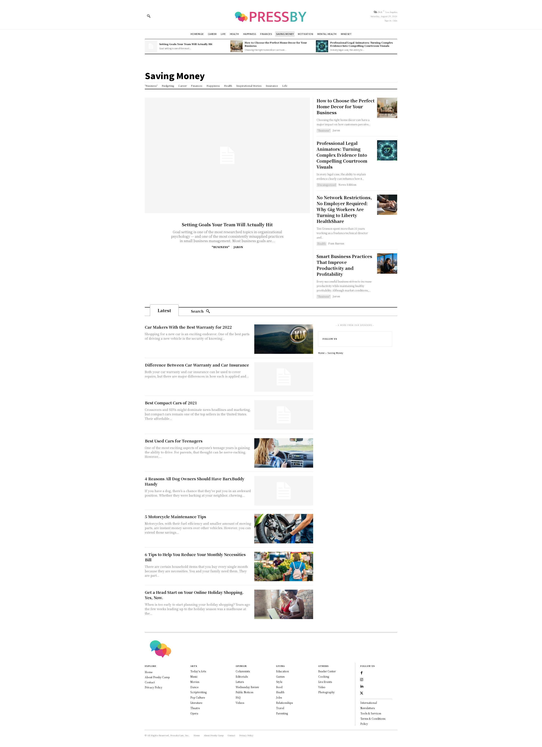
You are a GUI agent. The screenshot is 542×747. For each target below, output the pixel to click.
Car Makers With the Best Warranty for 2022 (188, 327)
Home (321, 352)
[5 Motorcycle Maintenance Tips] (283, 528)
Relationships (284, 702)
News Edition (347, 184)
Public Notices (244, 692)
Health (321, 243)
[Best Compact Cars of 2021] (283, 415)
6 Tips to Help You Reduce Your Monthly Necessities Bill (195, 557)
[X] (361, 693)
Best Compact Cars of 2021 (171, 402)
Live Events (325, 682)
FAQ (238, 697)
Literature (196, 702)
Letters (240, 682)
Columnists (243, 671)
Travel (280, 708)
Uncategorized (326, 185)
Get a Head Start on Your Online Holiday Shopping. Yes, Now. (194, 594)
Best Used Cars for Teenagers (173, 441)
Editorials (242, 676)
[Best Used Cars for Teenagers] (283, 453)
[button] (148, 16)
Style (279, 682)
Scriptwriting (198, 692)
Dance (194, 687)
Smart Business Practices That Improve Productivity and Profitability (344, 265)
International (368, 702)
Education (282, 671)
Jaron (238, 247)
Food (279, 687)
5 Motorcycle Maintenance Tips (175, 516)
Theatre (195, 708)
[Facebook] (361, 673)
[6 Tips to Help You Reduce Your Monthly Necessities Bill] (283, 566)
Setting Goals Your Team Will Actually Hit (185, 44)
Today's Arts (198, 671)
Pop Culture (197, 697)
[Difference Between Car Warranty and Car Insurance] (283, 377)
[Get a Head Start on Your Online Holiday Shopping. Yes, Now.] (283, 604)
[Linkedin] (361, 686)
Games (280, 676)
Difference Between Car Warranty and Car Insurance (197, 365)
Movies (194, 682)
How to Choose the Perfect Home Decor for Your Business (276, 44)
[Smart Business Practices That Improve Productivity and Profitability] (387, 263)
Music (194, 676)
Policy (364, 723)
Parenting (282, 713)
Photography (326, 692)
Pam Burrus (336, 243)
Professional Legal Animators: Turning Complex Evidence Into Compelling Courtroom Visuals (361, 44)
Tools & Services (370, 713)
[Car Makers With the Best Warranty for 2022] (283, 339)
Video (321, 687)
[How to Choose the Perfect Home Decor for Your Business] (236, 46)
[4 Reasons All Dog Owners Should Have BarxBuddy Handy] (283, 490)
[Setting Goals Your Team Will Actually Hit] (151, 46)
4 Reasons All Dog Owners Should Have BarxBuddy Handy (194, 481)
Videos (240, 702)
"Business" (221, 247)
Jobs (279, 697)
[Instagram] (361, 679)
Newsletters (367, 708)
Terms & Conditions (372, 718)
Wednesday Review (247, 687)
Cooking (323, 676)
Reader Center (327, 671)
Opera (194, 713)
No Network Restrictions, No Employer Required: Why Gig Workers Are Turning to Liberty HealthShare (344, 209)
